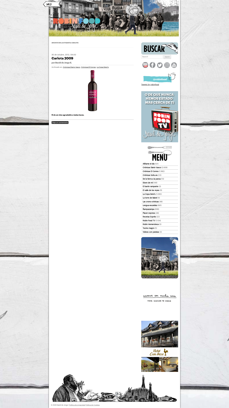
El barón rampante (150, 186)
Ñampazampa (148, 209)
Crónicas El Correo (88, 67)
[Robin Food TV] (159, 142)
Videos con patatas (151, 232)
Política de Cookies (93, 405)
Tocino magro (148, 228)
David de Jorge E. (63, 63)
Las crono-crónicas (151, 202)
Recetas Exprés (149, 217)
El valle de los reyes (151, 190)
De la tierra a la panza (152, 179)
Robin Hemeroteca (151, 224)
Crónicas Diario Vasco (71, 67)
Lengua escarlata (150, 205)
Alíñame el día (148, 164)
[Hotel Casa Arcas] (159, 371)
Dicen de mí (148, 183)
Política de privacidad (77, 405)
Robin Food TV (149, 220)
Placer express (149, 213)
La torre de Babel (150, 198)
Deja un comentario (60, 122)
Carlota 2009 (62, 58)
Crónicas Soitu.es (150, 175)
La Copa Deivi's (103, 67)
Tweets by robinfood (150, 85)
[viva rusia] (159, 278)
